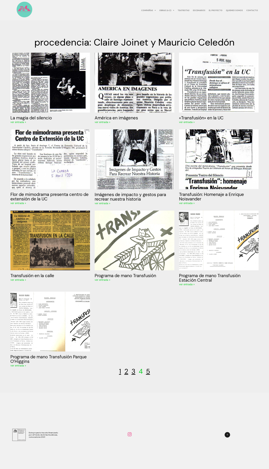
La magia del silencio (31, 118)
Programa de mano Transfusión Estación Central (210, 278)
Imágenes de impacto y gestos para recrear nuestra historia (130, 197)
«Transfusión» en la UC (201, 118)
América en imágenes (116, 118)
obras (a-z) (165, 10)
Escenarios (199, 10)
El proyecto (215, 10)
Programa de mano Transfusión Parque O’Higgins (48, 359)
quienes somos (234, 10)
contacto (252, 10)
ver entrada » (18, 122)
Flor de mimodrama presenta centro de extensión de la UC (49, 197)
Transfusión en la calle (32, 276)
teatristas (183, 10)
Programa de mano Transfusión (125, 276)
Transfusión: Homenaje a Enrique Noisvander (211, 197)
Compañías (147, 10)
